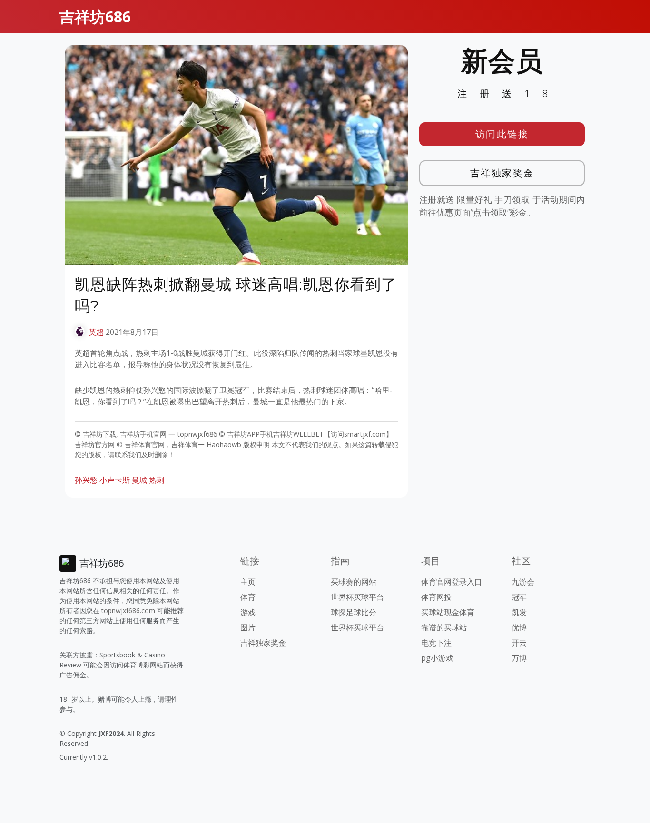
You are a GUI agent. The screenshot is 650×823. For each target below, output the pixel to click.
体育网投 (436, 597)
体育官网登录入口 (451, 582)
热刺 (156, 480)
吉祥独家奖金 (502, 173)
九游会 (523, 582)
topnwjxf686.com (128, 610)
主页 (248, 582)
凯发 (519, 612)
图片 (248, 627)
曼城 (139, 480)
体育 (248, 597)
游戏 (248, 612)
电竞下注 (436, 642)
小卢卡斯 (114, 480)
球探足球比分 (353, 612)
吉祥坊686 (95, 16)
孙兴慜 (86, 480)
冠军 (519, 597)
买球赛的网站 (353, 582)
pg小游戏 (437, 658)
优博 (519, 627)
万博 (519, 658)
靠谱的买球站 (444, 627)
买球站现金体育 (447, 612)
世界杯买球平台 (357, 597)
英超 (96, 332)
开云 (519, 642)
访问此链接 (502, 133)
